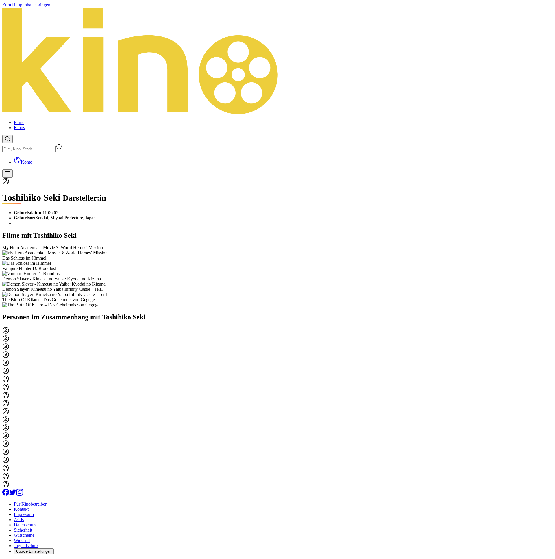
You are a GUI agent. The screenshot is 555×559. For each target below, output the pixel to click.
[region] (277, 276)
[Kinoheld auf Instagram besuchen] (19, 494)
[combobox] (29, 149)
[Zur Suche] (7, 139)
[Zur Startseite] (277, 61)
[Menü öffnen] (7, 173)
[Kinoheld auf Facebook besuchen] (5, 494)
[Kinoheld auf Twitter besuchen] (12, 494)
